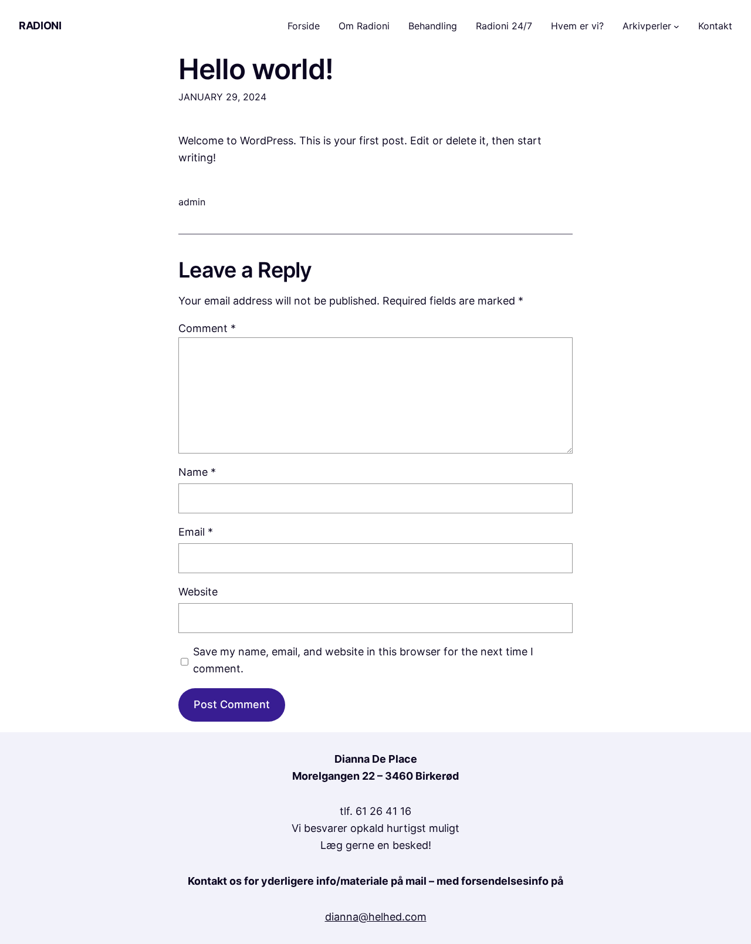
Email (195, 532)
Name (197, 472)
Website (198, 592)
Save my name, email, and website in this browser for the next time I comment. (363, 660)
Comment (207, 328)
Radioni (40, 25)
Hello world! (255, 69)
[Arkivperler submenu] (676, 26)
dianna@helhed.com (376, 917)
